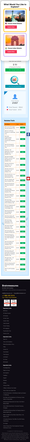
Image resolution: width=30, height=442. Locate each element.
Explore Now (11, 27)
